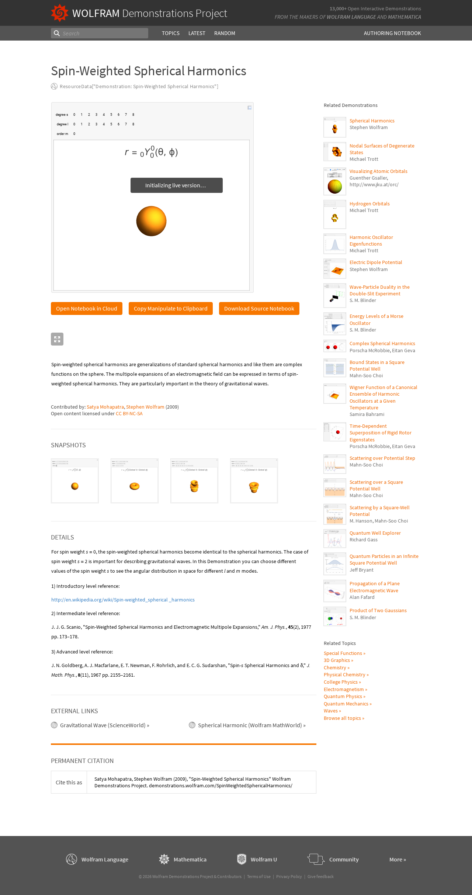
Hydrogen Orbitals (370, 203)
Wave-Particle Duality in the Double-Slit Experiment (380, 290)
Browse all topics (342, 718)
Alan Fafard (362, 597)
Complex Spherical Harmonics (382, 343)
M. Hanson (361, 520)
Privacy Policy (289, 876)
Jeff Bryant (362, 569)
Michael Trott (364, 159)
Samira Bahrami (367, 414)
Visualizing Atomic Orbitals (378, 171)
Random (224, 33)
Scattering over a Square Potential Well (376, 485)
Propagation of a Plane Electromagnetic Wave (375, 586)
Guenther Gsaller (368, 177)
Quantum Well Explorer (375, 533)
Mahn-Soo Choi (366, 375)
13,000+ (338, 8)
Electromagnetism (344, 689)
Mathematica (404, 16)
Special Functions (343, 653)
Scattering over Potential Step (382, 458)
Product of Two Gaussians (378, 610)
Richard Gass (364, 539)
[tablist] (183, 480)
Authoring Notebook (392, 33)
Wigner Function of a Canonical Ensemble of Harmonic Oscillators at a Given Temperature (383, 397)
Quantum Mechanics (346, 703)
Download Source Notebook (259, 308)
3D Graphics (337, 660)
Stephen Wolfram (145, 406)
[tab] (75, 480)
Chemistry (335, 667)
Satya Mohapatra (105, 406)
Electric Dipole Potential (376, 262)
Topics (171, 33)
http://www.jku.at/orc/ (374, 184)
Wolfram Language (351, 16)
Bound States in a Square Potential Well (377, 365)
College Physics (341, 682)
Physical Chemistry (344, 674)
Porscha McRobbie (370, 350)
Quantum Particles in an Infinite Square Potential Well (384, 559)
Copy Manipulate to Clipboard (171, 308)
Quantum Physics (343, 696)
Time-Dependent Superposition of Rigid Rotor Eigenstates (381, 433)
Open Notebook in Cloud (86, 308)
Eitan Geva (403, 350)
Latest (196, 33)
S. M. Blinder (363, 300)
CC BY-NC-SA (129, 413)
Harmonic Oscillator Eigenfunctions (371, 240)
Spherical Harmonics (372, 120)
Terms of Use (259, 876)
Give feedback (321, 876)
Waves (331, 710)
